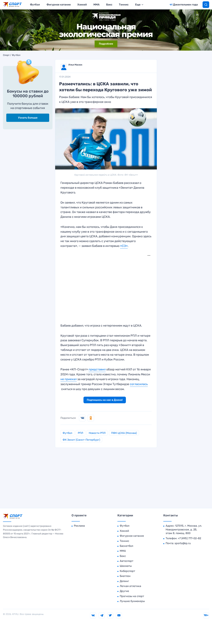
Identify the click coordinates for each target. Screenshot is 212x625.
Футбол (35, 4)
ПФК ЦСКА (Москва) (124, 433)
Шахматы (126, 565)
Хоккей (82, 4)
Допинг (124, 581)
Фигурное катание (59, 4)
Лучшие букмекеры (132, 601)
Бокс (109, 4)
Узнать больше (27, 117)
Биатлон (125, 576)
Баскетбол (126, 545)
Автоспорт (126, 560)
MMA (96, 4)
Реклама (79, 525)
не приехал (68, 379)
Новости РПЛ (97, 433)
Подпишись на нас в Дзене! (105, 399)
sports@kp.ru (183, 543)
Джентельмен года (185, 4)
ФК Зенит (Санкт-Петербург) (81, 439)
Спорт (6, 55)
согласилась (139, 384)
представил (97, 369)
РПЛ (80, 433)
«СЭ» (124, 246)
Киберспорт (127, 571)
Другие (124, 591)
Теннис (124, 4)
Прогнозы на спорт (132, 596)
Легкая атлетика (130, 586)
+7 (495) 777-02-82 (189, 538)
